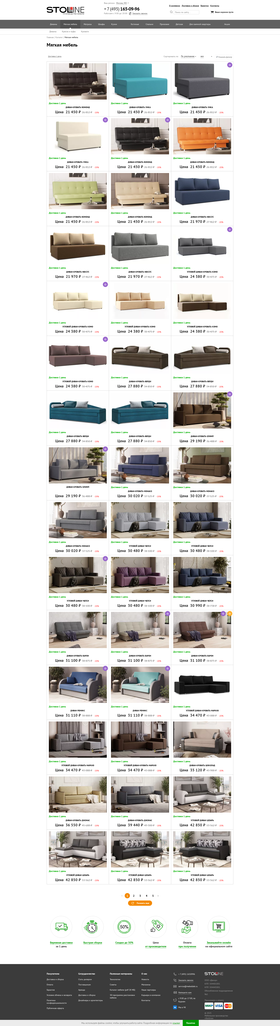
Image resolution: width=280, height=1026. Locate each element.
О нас (144, 973)
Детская (179, 24)
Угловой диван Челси (140, 546)
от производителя (155, 946)
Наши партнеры (148, 990)
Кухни (114, 24)
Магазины (145, 984)
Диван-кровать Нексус (202, 217)
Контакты (214, 5)
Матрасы (88, 24)
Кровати (85, 31)
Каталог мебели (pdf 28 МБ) (122, 990)
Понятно (190, 1023)
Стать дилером (85, 979)
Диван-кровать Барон (78, 655)
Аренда (81, 990)
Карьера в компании (150, 995)
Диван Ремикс (77, 710)
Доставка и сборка (190, 5)
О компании (174, 5)
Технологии (115, 979)
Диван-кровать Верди (140, 381)
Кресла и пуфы (69, 31)
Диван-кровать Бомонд (78, 107)
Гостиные (135, 24)
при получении (187, 946)
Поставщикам (84, 984)
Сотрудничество (86, 973)
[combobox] (188, 57)
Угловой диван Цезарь (202, 820)
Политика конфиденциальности (57, 1001)
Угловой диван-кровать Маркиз (202, 710)
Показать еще (143, 903)
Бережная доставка (61, 942)
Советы (113, 984)
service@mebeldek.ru (188, 986)
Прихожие (164, 24)
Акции (227, 24)
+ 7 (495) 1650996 (186, 974)
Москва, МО (121, 3)
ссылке (176, 1022)
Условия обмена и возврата (59, 995)
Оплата (50, 984)
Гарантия (51, 990)
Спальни (149, 24)
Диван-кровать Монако (140, 491)
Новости (145, 979)
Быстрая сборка (92, 942)
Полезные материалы (121, 973)
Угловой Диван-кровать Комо (202, 272)
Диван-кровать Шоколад (202, 765)
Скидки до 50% (124, 942)
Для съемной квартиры (199, 24)
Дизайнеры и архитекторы (90, 1000)
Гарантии (205, 5)
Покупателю (53, 973)
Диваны (53, 24)
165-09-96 (121, 9)
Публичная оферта (55, 1008)
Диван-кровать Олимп (202, 436)
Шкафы (101, 24)
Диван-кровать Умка (140, 107)
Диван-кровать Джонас (78, 820)
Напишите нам (184, 992)
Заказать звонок (139, 13)
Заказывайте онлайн (219, 942)
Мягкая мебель (70, 24)
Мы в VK (182, 1007)
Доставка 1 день (54, 56)
